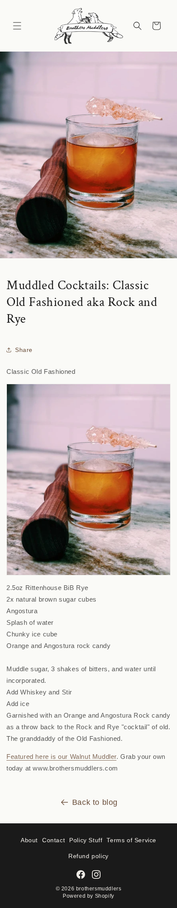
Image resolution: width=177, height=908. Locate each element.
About (29, 840)
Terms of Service (131, 840)
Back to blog (95, 802)
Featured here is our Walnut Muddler (61, 756)
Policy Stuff (85, 840)
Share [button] (24, 349)
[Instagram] (96, 874)
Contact (53, 840)
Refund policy (88, 856)
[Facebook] (80, 874)
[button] (17, 25)
